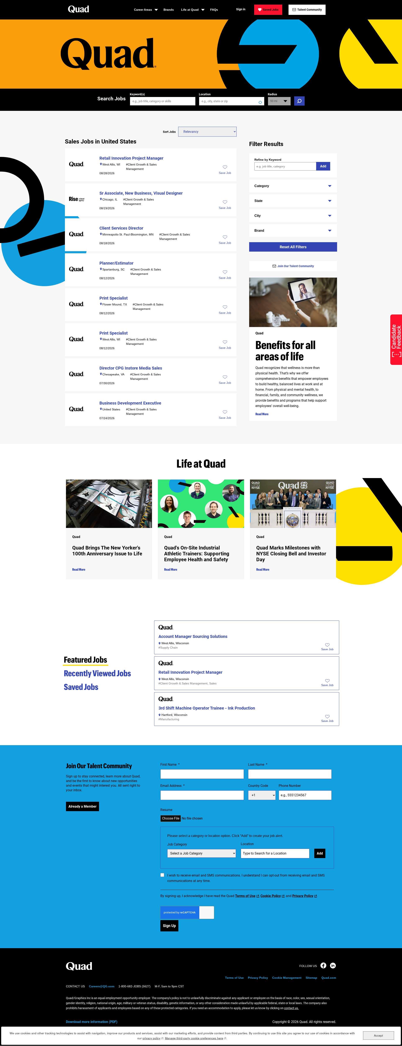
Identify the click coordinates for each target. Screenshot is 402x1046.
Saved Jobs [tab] (81, 686)
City (257, 215)
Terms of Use (245, 896)
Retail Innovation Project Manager (190, 672)
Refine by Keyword (267, 159)
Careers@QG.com (101, 986)
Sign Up (169, 925)
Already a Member (82, 806)
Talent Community (309, 9)
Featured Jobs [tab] (85, 659)
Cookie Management (287, 977)
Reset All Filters (293, 247)
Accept (378, 1035)
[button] (327, 649)
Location (205, 94)
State (258, 201)
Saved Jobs (270, 9)
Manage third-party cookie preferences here (195, 1038)
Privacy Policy (302, 896)
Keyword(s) (137, 94)
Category (261, 186)
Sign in (240, 9)
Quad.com (328, 977)
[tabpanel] (246, 675)
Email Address (172, 786)
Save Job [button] (225, 173)
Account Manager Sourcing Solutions (192, 636)
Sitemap (311, 977)
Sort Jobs (169, 131)
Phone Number (290, 786)
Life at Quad (190, 9)
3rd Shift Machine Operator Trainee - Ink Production (206, 708)
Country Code (258, 786)
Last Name (257, 765)
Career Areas (143, 9)
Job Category (177, 844)
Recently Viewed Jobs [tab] (97, 673)
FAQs (214, 9)
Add (323, 166)
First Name (170, 765)
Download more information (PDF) (91, 1022)
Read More (261, 414)
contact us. (291, 1008)
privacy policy (153, 1038)
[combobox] (232, 101)
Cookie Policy (270, 896)
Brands (169, 9)
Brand (259, 230)
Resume (166, 810)
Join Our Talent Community (295, 266)
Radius (272, 94)
